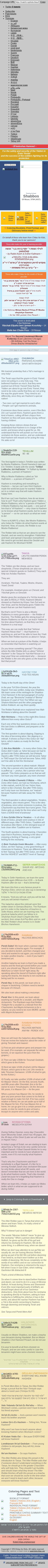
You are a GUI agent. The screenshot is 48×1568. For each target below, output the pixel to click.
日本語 (14, 77)
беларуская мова (19, 28)
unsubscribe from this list (19, 1563)
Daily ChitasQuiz (44, 218)
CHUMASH (28, 358)
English (14, 21)
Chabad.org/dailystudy (13, 1557)
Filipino (14, 136)
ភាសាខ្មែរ (14, 80)
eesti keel (15, 48)
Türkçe (14, 134)
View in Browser (10, 165)
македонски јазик (19, 85)
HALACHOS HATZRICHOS (29, 1323)
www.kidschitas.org (37, 1551)
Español (15, 107)
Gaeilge (14, 67)
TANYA (25, 553)
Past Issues (10, 14)
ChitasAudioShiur (11, 218)
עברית (13, 114)
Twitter (12, 7)
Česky (14, 43)
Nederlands (16, 50)
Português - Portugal (20, 99)
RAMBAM (27, 935)
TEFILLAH (28, 1210)
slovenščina (16, 123)
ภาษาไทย (15, 131)
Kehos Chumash (31, 1555)
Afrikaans (15, 26)
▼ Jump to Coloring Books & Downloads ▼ (24, 1199)
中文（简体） (17, 35)
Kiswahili (15, 109)
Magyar (14, 65)
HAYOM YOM (29, 672)
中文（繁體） (17, 38)
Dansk (14, 46)
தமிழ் (13, 128)
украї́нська (16, 139)
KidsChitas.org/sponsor (24, 1542)
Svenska (15, 111)
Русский (15, 104)
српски (14, 126)
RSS (7, 16)
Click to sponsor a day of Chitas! (24, 350)
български (16, 30)
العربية (14, 23)
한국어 (14, 82)
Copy (42, 2)
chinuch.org (38, 1557)
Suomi (14, 53)
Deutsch (15, 57)
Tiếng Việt (15, 141)
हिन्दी (13, 62)
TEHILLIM (28, 451)
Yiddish (13, 1501)
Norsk (13, 92)
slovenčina (16, 121)
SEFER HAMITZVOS (34, 864)
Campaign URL (7, 2)
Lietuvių (14, 116)
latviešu (14, 119)
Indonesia (15, 69)
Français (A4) (16, 1503)
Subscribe (10, 11)
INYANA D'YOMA (21, 1122)
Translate (9, 18)
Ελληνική (15, 60)
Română (15, 102)
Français (15, 55)
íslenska (15, 72)
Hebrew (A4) (24, 1501)
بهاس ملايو (15, 88)
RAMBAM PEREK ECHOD (31, 1024)
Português (15, 97)
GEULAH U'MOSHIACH (34, 1373)
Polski (14, 95)
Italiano (14, 74)
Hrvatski (14, 41)
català (13, 33)
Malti (13, 90)
